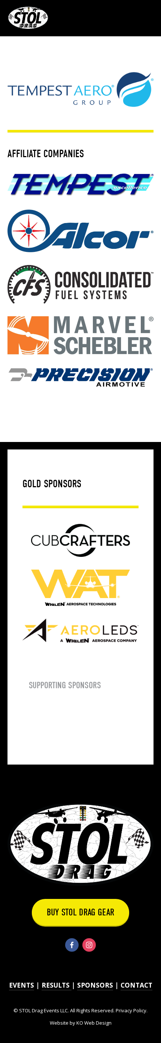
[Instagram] (89, 945)
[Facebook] (72, 945)
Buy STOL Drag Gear (80, 912)
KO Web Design (94, 1022)
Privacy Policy (131, 1010)
